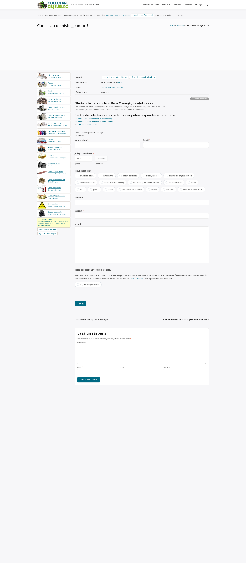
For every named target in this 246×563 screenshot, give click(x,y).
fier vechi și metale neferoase (146, 182)
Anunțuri (166, 4)
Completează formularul (142, 15)
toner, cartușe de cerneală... (57, 132)
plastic (96, 189)
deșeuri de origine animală (180, 175)
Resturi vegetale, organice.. (57, 205)
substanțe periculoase (132, 189)
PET (82, 189)
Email (146, 140)
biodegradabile (153, 175)
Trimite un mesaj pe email (112, 87)
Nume (80, 367)
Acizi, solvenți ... (56, 197)
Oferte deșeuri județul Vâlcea (143, 77)
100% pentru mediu (91, 4)
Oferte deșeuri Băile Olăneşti (115, 77)
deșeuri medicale (87, 182)
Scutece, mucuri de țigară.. (57, 213)
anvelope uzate (87, 175)
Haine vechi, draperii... (55, 140)
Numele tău (81, 140)
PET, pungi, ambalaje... (55, 84)
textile (154, 189)
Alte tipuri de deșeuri (47, 229)
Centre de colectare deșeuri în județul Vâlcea (94, 121)
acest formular (137, 278)
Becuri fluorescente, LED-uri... (58, 124)
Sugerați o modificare (199, 99)
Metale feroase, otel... (55, 100)
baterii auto (108, 175)
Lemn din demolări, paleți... (57, 173)
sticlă (119, 82)
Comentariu (82, 343)
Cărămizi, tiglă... (56, 181)
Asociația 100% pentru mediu (118, 15)
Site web (166, 367)
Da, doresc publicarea (89, 284)
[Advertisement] (123, 47)
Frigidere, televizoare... (56, 116)
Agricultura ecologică (47, 233)
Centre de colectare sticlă (87, 124)
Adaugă (198, 4)
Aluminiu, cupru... (56, 108)
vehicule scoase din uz (193, 189)
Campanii (188, 4)
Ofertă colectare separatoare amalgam (92, 319)
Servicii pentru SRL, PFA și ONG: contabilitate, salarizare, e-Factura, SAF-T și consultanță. (53, 222)
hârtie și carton (175, 182)
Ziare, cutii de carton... (55, 76)
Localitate (99, 163)
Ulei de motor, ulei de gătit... (57, 156)
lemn (193, 182)
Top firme (176, 4)
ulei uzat (170, 189)
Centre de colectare (150, 4)
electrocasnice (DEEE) (114, 182)
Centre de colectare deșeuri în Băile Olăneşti (94, 118)
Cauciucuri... (54, 165)
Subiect (79, 211)
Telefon (79, 197)
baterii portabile (130, 175)
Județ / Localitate (84, 153)
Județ (77, 163)
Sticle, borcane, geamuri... (56, 92)
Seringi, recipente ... (54, 189)
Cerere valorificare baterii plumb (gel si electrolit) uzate (184, 319)
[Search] (207, 4)
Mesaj (78, 224)
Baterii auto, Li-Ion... (55, 148)
